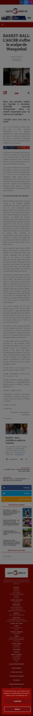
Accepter (17, 701)
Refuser (17, 709)
